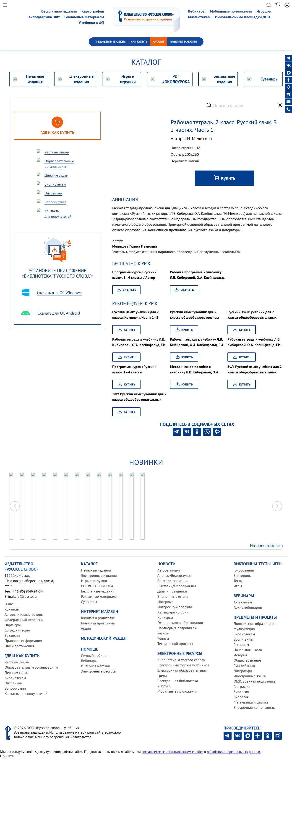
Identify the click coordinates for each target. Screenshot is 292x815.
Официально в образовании (180, 622)
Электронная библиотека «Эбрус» (177, 683)
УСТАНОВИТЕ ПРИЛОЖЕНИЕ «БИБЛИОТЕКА (57, 273)
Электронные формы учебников (183, 665)
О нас (9, 604)
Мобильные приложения (231, 11)
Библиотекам (199, 17)
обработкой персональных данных (234, 752)
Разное (163, 633)
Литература (243, 670)
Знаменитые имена (172, 596)
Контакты (12, 609)
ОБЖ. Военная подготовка (255, 681)
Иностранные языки (250, 676)
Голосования (244, 570)
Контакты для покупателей (26, 693)
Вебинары (196, 11)
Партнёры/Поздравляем (177, 628)
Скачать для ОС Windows (59, 292)
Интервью (165, 601)
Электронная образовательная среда (182, 673)
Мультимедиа (244, 628)
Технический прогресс (175, 643)
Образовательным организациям (31, 667)
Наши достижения (19, 646)
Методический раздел (103, 638)
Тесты (238, 580)
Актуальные (243, 602)
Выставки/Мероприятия (176, 586)
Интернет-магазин (266, 545)
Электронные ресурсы (99, 671)
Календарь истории (173, 612)
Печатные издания (96, 570)
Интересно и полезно (174, 607)
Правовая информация (23, 640)
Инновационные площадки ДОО (242, 17)
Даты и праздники (172, 591)
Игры (238, 586)
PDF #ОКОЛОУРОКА (97, 586)
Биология (241, 691)
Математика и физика (251, 702)
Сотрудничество (17, 630)
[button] (277, 506)
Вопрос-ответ (15, 688)
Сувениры (89, 601)
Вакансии (12, 635)
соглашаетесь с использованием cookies (172, 752)
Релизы (163, 638)
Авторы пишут (168, 570)
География (242, 686)
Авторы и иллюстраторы (24, 614)
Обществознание (247, 660)
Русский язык (244, 665)
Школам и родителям (98, 618)
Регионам (241, 644)
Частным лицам (17, 662)
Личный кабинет (94, 655)
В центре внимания (172, 580)
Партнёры (13, 625)
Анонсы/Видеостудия (174, 575)
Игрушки (263, 11)
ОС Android (70, 313)
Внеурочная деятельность (254, 707)
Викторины (243, 575)
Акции (86, 628)
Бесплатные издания (59, 11)
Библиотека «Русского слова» (181, 659)
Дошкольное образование (255, 623)
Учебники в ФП (91, 23)
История (240, 655)
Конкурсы (165, 617)
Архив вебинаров (248, 607)
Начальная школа (248, 649)
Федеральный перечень (24, 619)
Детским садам (17, 672)
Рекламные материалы (84, 17)
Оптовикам (13, 683)
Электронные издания (99, 575)
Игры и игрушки (94, 580)
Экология (241, 697)
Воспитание (243, 639)
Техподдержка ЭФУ (43, 17)
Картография (92, 11)
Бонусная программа (98, 623)
